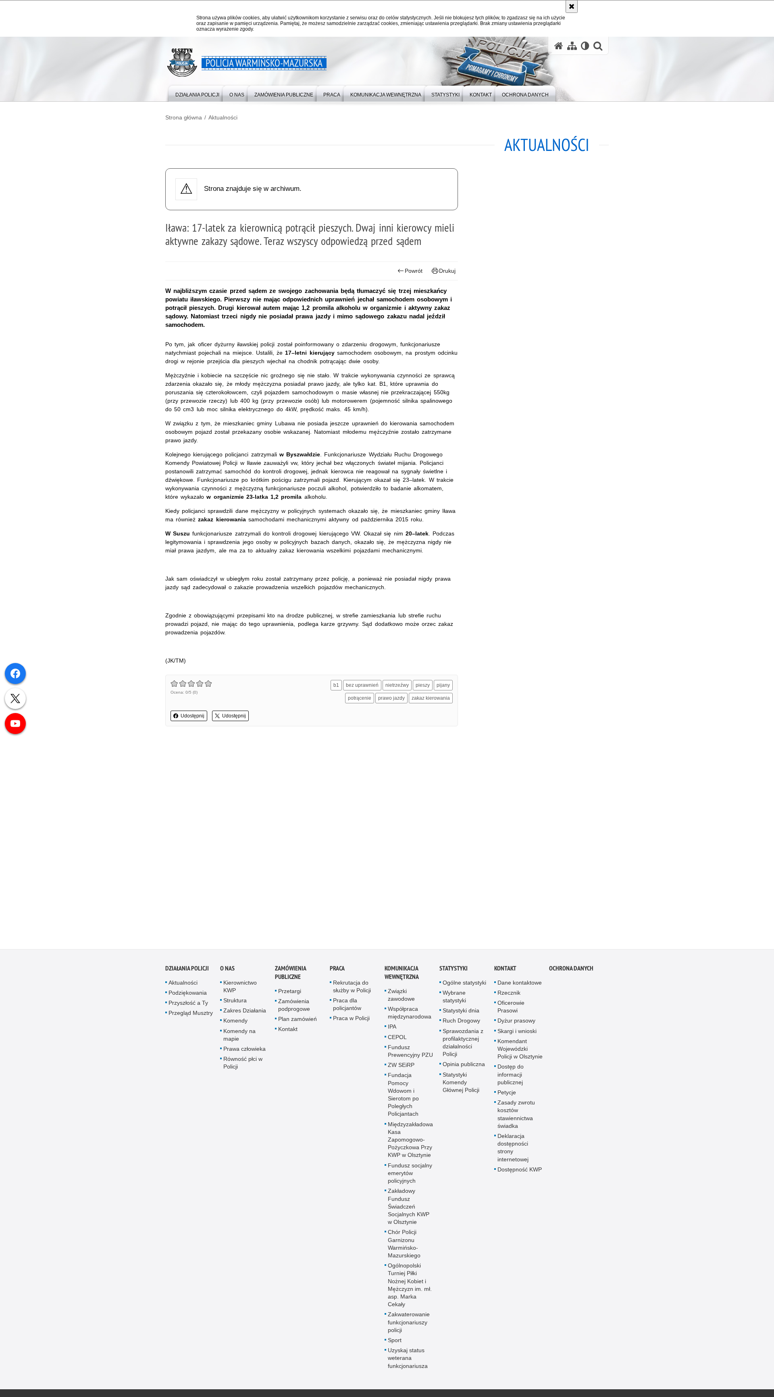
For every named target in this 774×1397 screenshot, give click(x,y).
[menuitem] (197, 93)
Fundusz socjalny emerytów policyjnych (410, 1176)
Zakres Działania (244, 1014)
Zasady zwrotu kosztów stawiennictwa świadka (516, 1118)
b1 (336, 685)
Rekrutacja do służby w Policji (352, 990)
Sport (395, 1344)
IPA (392, 1030)
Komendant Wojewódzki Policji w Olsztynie (520, 1052)
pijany (443, 685)
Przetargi (289, 994)
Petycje (506, 1096)
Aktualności (222, 117)
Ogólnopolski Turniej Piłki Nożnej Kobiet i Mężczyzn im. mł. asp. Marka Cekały (410, 1288)
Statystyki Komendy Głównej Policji (461, 1085)
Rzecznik (508, 996)
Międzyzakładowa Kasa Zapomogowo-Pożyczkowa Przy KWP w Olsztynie (410, 1143)
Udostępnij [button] (192, 716)
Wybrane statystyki (454, 1000)
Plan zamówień (297, 1022)
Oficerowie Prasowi (510, 1010)
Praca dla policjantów (347, 1008)
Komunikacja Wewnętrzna (402, 975)
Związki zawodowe (401, 998)
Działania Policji (187, 971)
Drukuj (447, 271)
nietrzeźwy (397, 685)
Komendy (235, 1024)
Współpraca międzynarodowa (409, 1016)
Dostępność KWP (519, 1172)
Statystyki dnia (461, 1014)
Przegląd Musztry (191, 1016)
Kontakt (288, 1032)
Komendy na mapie (239, 1038)
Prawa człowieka (244, 1052)
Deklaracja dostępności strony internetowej (512, 1151)
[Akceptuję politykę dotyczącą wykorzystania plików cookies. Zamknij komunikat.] (572, 6)
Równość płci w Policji (242, 1066)
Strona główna (183, 117)
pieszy (423, 685)
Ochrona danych (571, 971)
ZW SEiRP (401, 1068)
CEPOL (397, 1040)
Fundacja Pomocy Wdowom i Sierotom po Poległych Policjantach (403, 1098)
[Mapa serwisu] (572, 46)
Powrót (413, 271)
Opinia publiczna (464, 1067)
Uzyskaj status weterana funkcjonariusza (408, 1361)
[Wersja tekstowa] (585, 46)
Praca (337, 971)
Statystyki (453, 971)
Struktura (235, 1004)
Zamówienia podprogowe (294, 1008)
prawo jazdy (391, 698)
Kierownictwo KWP (240, 990)
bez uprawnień (362, 685)
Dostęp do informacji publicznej (510, 1078)
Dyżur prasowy (516, 1024)
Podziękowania (188, 996)
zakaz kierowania (431, 698)
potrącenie (359, 698)
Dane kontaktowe (519, 986)
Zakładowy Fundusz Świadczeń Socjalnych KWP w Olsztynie (408, 1210)
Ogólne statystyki (464, 986)
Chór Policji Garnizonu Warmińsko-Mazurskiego (404, 1247)
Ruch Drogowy (461, 1024)
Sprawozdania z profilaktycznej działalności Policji (463, 1046)
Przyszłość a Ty (188, 1006)
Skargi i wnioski (517, 1034)
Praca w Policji (351, 1021)
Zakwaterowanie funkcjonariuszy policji (409, 1325)
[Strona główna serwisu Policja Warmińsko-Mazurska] (558, 46)
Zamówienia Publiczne (290, 975)
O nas (227, 971)
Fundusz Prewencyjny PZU (410, 1054)
